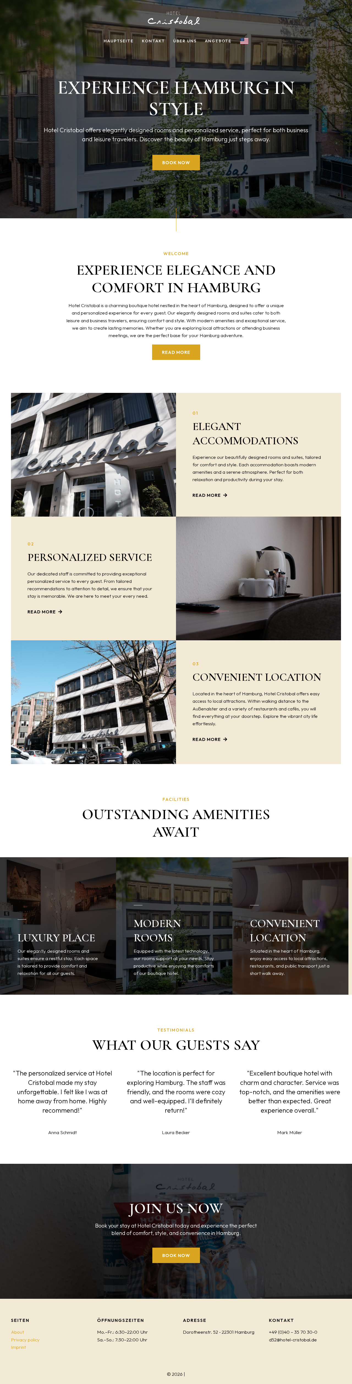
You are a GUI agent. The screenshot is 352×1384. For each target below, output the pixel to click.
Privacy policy (25, 1339)
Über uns (185, 40)
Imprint (18, 1347)
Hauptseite (119, 40)
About (17, 1332)
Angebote (218, 40)
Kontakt (153, 40)
